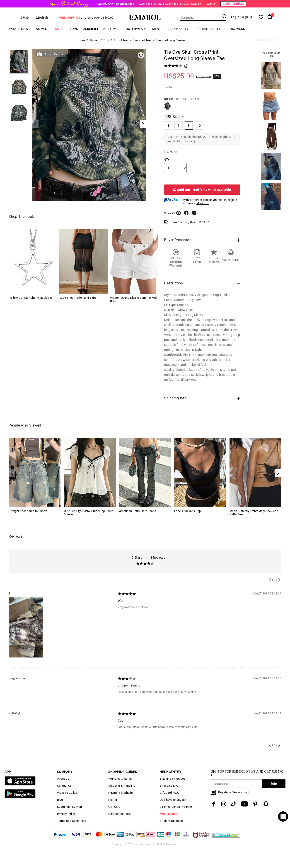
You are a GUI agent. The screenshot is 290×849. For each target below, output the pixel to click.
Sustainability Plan (69, 806)
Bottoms (110, 29)
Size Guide (170, 151)
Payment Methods (120, 792)
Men (155, 29)
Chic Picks (236, 29)
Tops (74, 29)
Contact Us (64, 785)
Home (81, 40)
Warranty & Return (120, 778)
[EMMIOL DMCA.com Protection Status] (226, 838)
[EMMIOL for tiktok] (233, 804)
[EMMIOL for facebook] (213, 804)
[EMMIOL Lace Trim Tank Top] (200, 472)
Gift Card (114, 806)
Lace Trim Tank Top (187, 511)
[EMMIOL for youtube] (244, 804)
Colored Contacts (119, 813)
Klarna (112, 799)
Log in (235, 17)
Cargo (91, 29)
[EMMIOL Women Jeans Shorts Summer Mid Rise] (134, 261)
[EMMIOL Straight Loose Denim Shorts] (34, 472)
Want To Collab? (68, 792)
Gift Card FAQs (169, 792)
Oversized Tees (142, 40)
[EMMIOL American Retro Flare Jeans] (145, 472)
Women (41, 29)
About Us (63, 778)
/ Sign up (246, 17)
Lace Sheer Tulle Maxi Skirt (77, 298)
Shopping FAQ (169, 785)
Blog (60, 799)
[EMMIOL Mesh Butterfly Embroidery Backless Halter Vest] (255, 472)
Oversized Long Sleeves (170, 40)
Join (273, 784)
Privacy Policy (66, 813)
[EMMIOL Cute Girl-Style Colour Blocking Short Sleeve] (90, 472)
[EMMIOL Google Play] (20, 797)
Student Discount (171, 820)
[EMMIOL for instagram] (223, 804)
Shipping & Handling (121, 785)
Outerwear (135, 29)
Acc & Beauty (177, 29)
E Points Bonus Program (176, 806)
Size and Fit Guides (173, 778)
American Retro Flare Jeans (137, 511)
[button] (278, 473)
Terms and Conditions (71, 820)
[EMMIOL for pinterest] (255, 804)
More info (202, 203)
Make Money (168, 813)
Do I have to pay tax (173, 799)
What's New (18, 29)
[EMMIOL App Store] (20, 784)
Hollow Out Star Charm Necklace (31, 298)
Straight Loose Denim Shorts (28, 511)
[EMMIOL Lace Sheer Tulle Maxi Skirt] (83, 261)
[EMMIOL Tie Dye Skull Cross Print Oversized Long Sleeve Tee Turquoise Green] (168, 108)
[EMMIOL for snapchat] (266, 803)
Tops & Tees (121, 40)
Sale (59, 29)
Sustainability (208, 29)
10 (199, 125)
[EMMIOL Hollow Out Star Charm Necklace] (33, 261)
